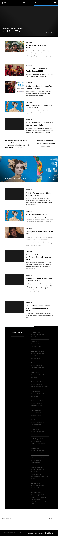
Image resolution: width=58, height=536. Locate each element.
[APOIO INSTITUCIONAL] (52, 522)
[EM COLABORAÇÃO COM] (6, 522)
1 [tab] (46, 32)
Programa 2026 (20, 3)
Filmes (37, 3)
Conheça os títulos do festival (46, 143)
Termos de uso (39, 533)
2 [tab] (48, 32)
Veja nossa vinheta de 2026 (45, 140)
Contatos (30, 533)
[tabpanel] (29, 20)
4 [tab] (51, 32)
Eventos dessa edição (43, 146)
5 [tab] (53, 32)
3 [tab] (49, 32)
